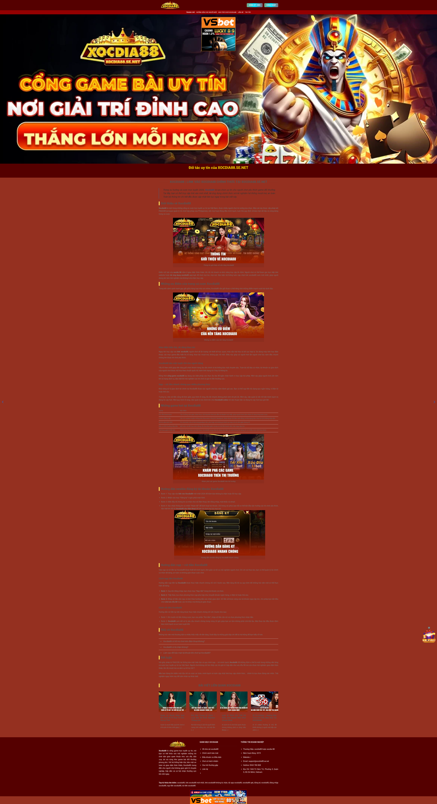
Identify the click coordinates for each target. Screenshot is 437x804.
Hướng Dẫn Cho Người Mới (206, 12)
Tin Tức (248, 12)
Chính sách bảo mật (210, 753)
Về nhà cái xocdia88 (210, 749)
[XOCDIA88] (170, 5)
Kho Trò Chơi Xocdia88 (227, 12)
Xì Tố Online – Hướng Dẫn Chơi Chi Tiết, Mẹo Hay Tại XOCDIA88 (265, 717)
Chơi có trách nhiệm (210, 761)
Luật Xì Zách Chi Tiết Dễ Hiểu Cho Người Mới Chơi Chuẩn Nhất (234, 717)
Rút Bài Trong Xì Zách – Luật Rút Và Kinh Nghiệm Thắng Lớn (203, 717)
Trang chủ (190, 12)
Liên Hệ (240, 12)
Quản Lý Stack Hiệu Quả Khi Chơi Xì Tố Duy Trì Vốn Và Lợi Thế (172, 717)
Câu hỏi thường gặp (210, 765)
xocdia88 (258, 749)
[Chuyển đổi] (161, 641)
